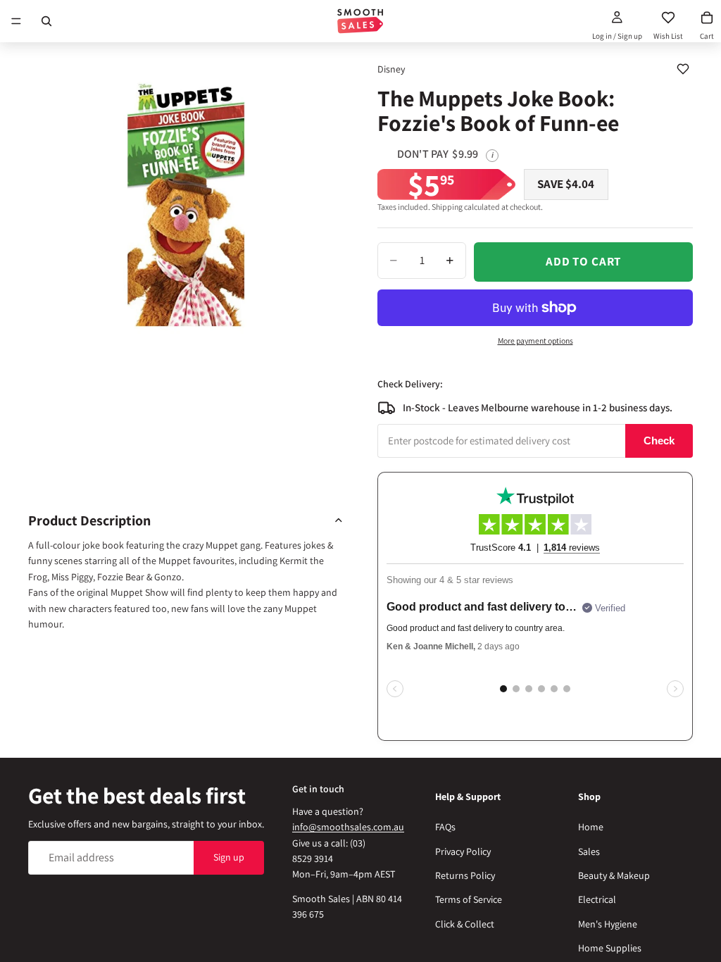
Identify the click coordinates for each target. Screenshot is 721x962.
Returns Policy (465, 875)
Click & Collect (464, 924)
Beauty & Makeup (614, 875)
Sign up (228, 857)
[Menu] (16, 21)
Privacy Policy (463, 850)
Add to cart (583, 261)
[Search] (46, 21)
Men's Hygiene (607, 924)
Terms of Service (468, 899)
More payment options (535, 340)
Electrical (597, 899)
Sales (589, 850)
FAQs (445, 826)
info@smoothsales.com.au (348, 826)
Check (659, 440)
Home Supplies (609, 948)
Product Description (89, 520)
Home (590, 826)
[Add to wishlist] (683, 69)
